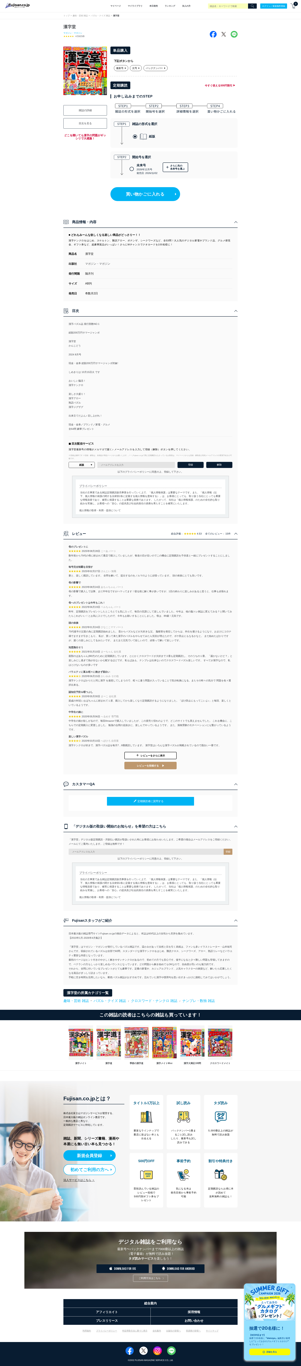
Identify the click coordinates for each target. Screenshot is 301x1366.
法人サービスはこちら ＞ (79, 1180)
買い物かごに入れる (145, 194)
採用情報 (194, 1312)
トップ (66, 15)
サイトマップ (212, 1331)
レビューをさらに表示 (153, 755)
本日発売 (153, 6)
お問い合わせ (194, 1320)
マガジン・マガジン (72, 33)
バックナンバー (154, 68)
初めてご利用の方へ (89, 1169)
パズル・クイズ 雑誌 (100, 15)
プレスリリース (107, 1320)
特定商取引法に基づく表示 (134, 1331)
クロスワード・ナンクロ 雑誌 (154, 1001)
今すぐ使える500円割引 (219, 85)
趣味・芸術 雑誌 (80, 15)
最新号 (120, 68)
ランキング (170, 6)
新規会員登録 (89, 1155)
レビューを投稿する (148, 765)
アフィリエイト (107, 1312)
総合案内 (150, 1303)
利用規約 (87, 1331)
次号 (134, 68)
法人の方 (186, 6)
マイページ (115, 6)
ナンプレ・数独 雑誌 (198, 1001)
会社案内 (157, 1331)
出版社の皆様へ (173, 1331)
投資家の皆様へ (193, 1331)
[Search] (252, 6)
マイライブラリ (135, 6)
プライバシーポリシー (106, 1331)
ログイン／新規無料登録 (273, 6)
